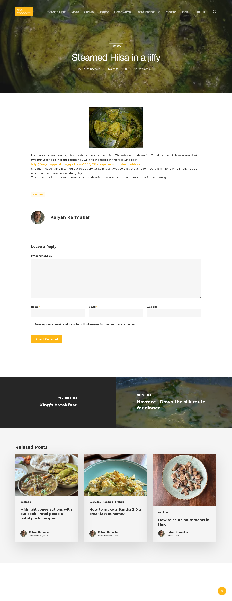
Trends (119, 501)
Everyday (95, 501)
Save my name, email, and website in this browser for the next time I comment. (85, 324)
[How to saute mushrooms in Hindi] (184, 498)
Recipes (116, 45)
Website (152, 306)
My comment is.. (41, 255)
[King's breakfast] (58, 402)
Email (93, 306)
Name (35, 306)
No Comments (142, 68)
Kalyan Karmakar (91, 68)
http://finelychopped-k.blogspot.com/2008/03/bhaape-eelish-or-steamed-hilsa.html (89, 164)
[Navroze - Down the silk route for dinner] (174, 402)
